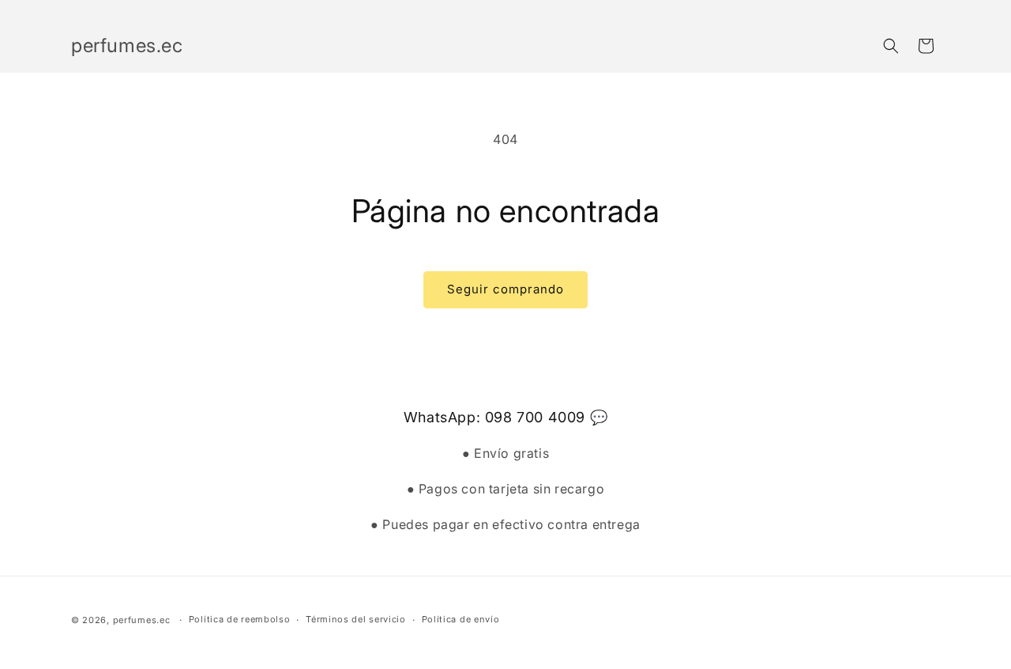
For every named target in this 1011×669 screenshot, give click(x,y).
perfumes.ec (142, 620)
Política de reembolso (240, 619)
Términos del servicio (356, 619)
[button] (891, 45)
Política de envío (461, 619)
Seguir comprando (505, 289)
